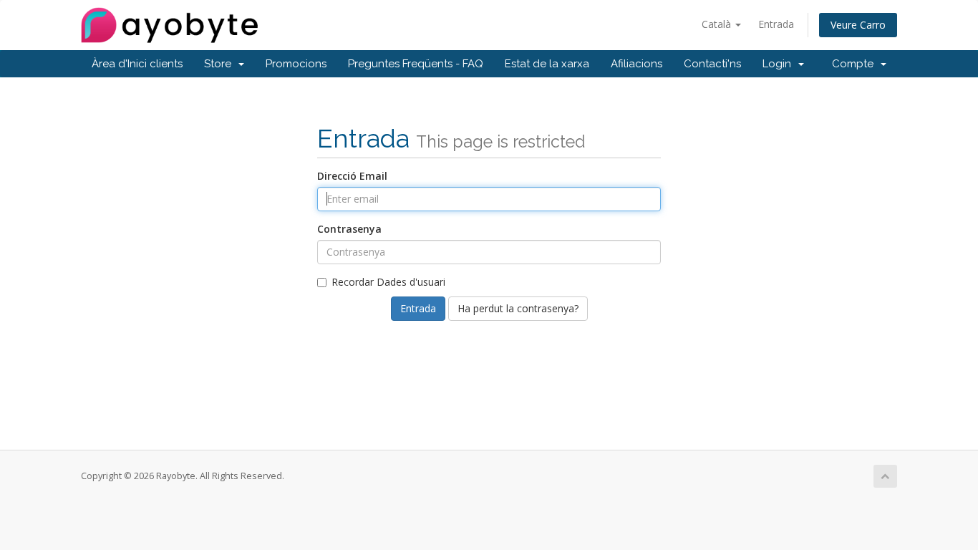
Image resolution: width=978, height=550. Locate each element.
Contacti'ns (712, 63)
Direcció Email (352, 176)
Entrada (776, 24)
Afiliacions (636, 63)
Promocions (296, 63)
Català (718, 24)
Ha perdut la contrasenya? (517, 308)
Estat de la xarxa (547, 63)
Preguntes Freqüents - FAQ (415, 63)
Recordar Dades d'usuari (388, 282)
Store (220, 63)
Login (779, 63)
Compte (855, 63)
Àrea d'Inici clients (137, 63)
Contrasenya (349, 229)
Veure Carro (858, 25)
